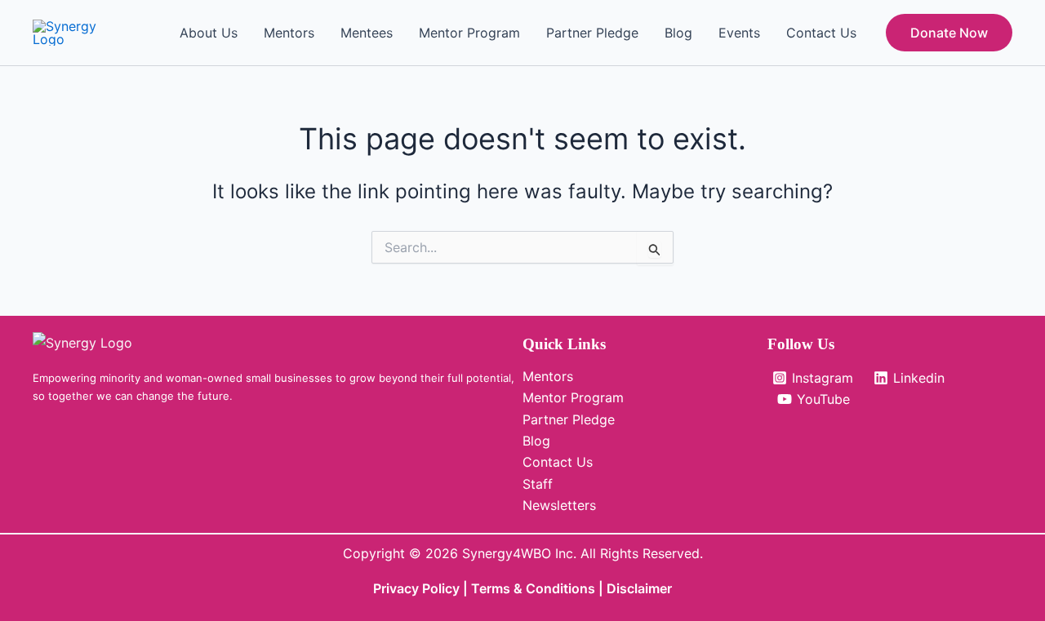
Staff (537, 484)
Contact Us (821, 32)
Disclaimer (639, 588)
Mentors (289, 32)
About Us (209, 32)
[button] (949, 32)
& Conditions (554, 588)
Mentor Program (469, 32)
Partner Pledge (592, 32)
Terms (492, 588)
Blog (678, 32)
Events (739, 32)
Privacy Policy (416, 588)
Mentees (366, 32)
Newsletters (559, 505)
